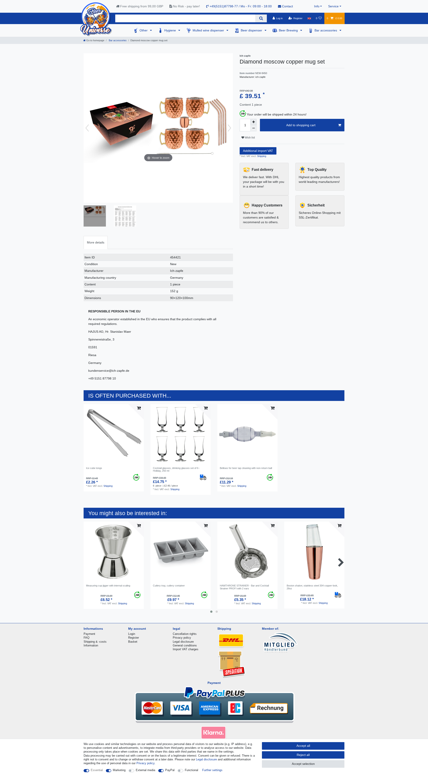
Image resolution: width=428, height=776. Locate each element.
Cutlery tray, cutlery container (169, 585)
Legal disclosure (183, 641)
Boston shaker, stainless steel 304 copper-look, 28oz (312, 587)
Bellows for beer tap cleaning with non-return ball (246, 468)
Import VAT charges (185, 649)
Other (144, 30)
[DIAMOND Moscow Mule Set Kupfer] (95, 216)
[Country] (309, 18)
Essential (97, 770)
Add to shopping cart (300, 125)
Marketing (119, 770)
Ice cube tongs (94, 468)
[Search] (261, 18)
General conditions (185, 645)
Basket (132, 641)
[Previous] (87, 128)
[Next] (229, 128)
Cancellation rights (185, 634)
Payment (89, 634)
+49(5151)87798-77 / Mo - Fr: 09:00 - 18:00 (240, 6)
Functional (191, 770)
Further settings (212, 770)
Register (133, 637)
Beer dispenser (252, 30)
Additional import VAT (258, 151)
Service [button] (333, 6)
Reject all (303, 755)
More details (95, 242)
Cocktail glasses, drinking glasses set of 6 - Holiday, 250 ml (176, 469)
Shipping (261, 156)
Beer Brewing (289, 30)
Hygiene (170, 30)
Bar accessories (326, 30)
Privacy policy (182, 637)
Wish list (249, 137)
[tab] (96, 242)
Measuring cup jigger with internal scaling (108, 585)
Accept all (303, 745)
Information (91, 645)
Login (131, 634)
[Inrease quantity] (253, 122)
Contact (287, 6)
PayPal (170, 770)
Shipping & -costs (95, 641)
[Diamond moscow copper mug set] (125, 216)
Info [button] (316, 6)
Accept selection (303, 764)
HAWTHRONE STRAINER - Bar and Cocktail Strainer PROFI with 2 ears (244, 587)
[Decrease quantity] (253, 128)
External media (145, 770)
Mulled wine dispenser (209, 30)
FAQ (86, 637)
